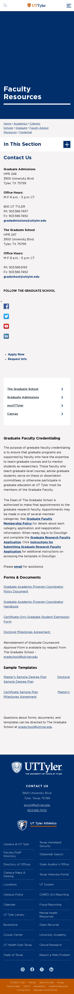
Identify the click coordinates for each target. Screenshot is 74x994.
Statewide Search (51, 854)
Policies (32, 983)
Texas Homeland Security (50, 844)
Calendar (9, 904)
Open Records (49, 924)
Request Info (17, 359)
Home (7, 124)
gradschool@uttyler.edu (21, 657)
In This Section (22, 144)
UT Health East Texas (18, 944)
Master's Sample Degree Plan (25, 677)
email (18, 566)
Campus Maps (13, 986)
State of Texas (13, 955)
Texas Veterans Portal (54, 874)
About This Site (46, 983)
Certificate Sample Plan (21, 692)
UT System (47, 884)
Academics (20, 124)
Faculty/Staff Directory (12, 854)
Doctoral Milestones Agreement (27, 632)
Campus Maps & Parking (14, 874)
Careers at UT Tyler (16, 844)
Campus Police (13, 894)
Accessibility (39, 986)
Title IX (26, 986)
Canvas (12, 414)
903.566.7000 (37, 810)
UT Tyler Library (14, 914)
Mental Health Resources (48, 914)
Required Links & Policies (45, 990)
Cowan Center (13, 934)
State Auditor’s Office (54, 864)
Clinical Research (51, 944)
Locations (10, 884)
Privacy (60, 983)
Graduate (21, 128)
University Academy (53, 934)
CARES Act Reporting (54, 894)
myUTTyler (15, 405)
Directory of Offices (17, 864)
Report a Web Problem (55, 955)
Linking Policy (23, 990)
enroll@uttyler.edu (37, 805)
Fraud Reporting (50, 904)
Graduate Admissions (23, 397)
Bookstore (11, 924)
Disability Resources (58, 986)
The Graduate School (22, 389)
